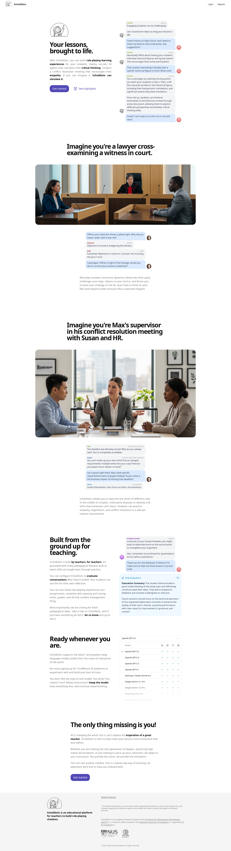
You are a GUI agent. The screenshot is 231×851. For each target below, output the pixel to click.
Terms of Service (108, 797)
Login (210, 4)
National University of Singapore (153, 822)
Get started (59, 88)
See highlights (87, 88)
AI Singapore (107, 825)
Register (221, 4)
